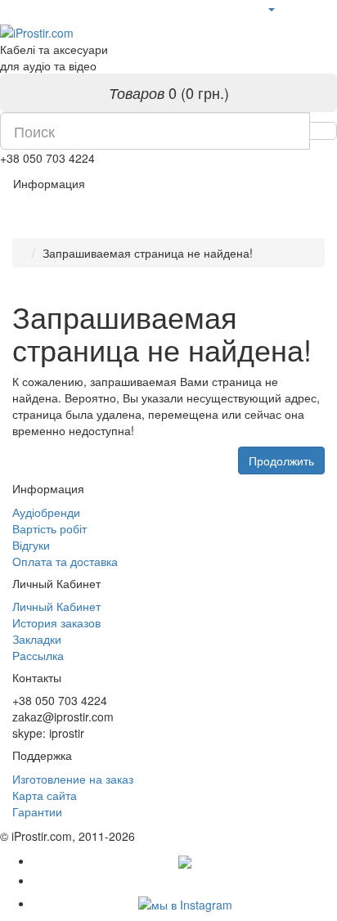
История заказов (56, 622)
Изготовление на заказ (72, 778)
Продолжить (281, 460)
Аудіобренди (46, 512)
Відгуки (31, 545)
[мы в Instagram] (185, 903)
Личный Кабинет (56, 606)
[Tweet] (185, 880)
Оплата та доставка (65, 561)
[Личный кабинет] (271, 8)
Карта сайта (44, 795)
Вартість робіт (49, 528)
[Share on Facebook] (184, 860)
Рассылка (38, 655)
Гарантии (37, 811)
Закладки (36, 639)
